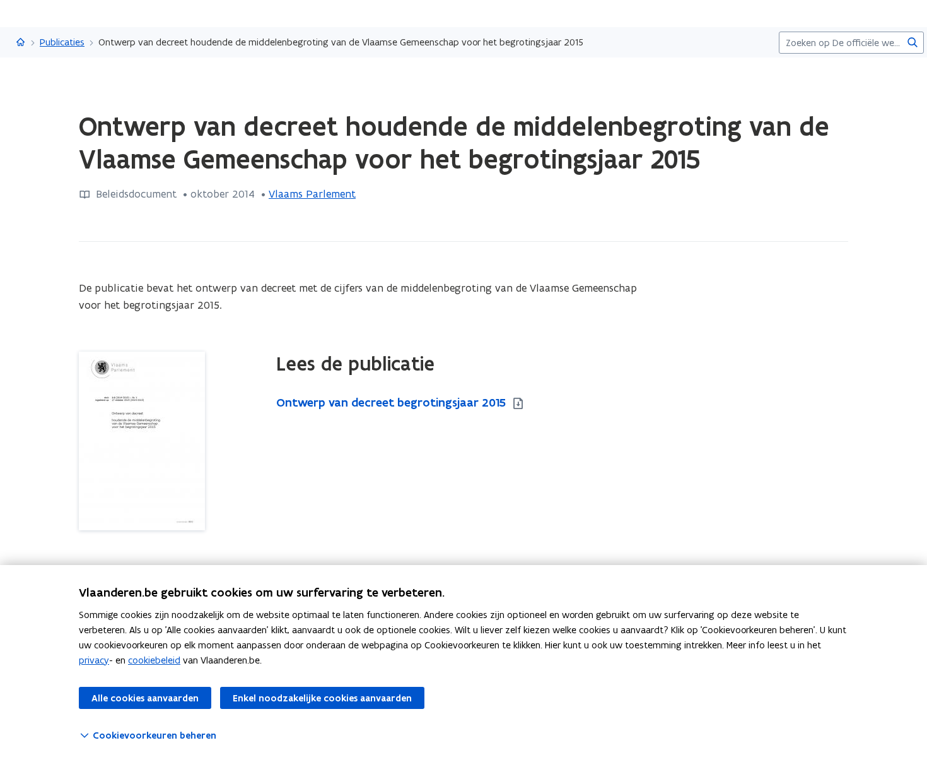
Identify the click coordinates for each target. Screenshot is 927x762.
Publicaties (62, 42)
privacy (94, 660)
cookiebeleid (154, 660)
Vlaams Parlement (312, 194)
